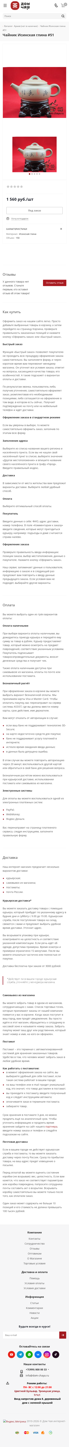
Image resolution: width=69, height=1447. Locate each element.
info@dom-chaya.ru (37, 1375)
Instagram (46, 1354)
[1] (8, 186)
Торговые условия (34, 1263)
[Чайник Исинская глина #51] (34, 154)
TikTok (55, 1354)
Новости (35, 1313)
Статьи (34, 1303)
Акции (34, 1318)
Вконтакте (38, 1354)
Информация (34, 1296)
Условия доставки (34, 1288)
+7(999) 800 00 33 (36, 1369)
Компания (34, 1232)
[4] (18, 186)
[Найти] (63, 16)
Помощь (35, 1278)
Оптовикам (34, 1253)
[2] (11, 186)
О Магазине (34, 1258)
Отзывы (34, 1248)
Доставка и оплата (35, 1272)
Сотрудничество (35, 1243)
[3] (15, 186)
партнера (51, 1126)
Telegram (20, 1354)
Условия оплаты (34, 1283)
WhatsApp (29, 1354)
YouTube (11, 1354)
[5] (21, 186)
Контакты (34, 1238)
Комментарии (34, 1308)
